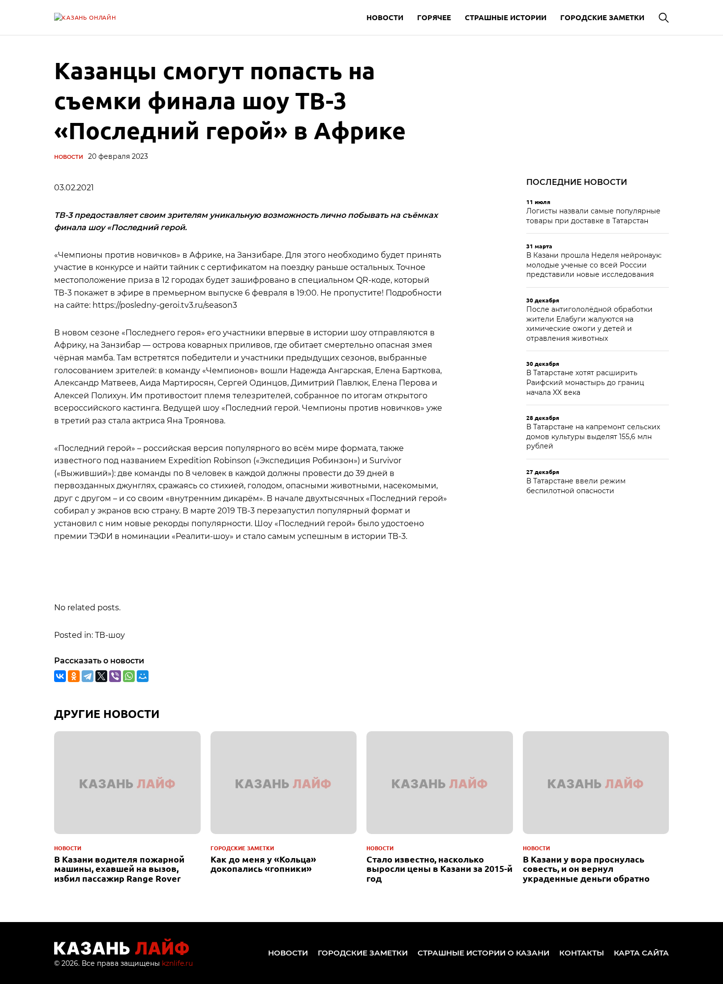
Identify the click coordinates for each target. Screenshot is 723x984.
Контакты (581, 952)
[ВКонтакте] (60, 676)
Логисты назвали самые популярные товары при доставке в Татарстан (593, 216)
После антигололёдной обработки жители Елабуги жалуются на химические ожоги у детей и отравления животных (589, 324)
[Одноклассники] (74, 676)
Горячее (434, 17)
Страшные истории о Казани (483, 952)
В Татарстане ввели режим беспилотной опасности (576, 486)
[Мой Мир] (143, 676)
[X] (101, 676)
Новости (384, 17)
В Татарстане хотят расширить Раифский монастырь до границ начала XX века (585, 382)
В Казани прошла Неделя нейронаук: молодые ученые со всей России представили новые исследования (594, 265)
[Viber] (115, 676)
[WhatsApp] (129, 676)
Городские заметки (602, 17)
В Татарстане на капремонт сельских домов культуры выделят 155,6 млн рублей (593, 436)
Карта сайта (641, 952)
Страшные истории (505, 17)
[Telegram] (87, 676)
